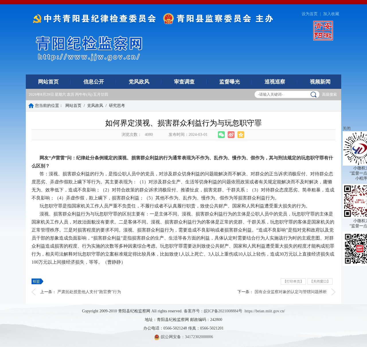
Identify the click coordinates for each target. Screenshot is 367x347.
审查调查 (184, 82)
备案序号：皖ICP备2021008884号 (213, 311)
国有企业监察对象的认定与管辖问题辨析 (291, 292)
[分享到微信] (221, 134)
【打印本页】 (293, 281)
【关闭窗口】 (320, 281)
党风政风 (139, 82)
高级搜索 (329, 94)
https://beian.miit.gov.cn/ (265, 311)
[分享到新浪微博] (231, 134)
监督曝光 (229, 82)
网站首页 (48, 82)
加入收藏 (331, 14)
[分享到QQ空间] (240, 134)
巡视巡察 (275, 82)
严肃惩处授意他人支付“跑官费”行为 (89, 292)
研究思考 (117, 105)
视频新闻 (320, 82)
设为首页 (310, 14)
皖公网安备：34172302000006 (186, 337)
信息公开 (93, 82)
